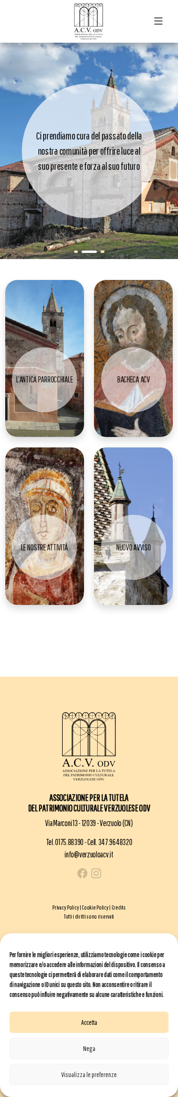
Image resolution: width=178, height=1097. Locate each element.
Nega (89, 1048)
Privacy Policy (65, 907)
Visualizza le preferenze (89, 1074)
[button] (76, 252)
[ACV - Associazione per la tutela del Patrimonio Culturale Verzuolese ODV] (89, 21)
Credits (119, 907)
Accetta (89, 1022)
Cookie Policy (95, 907)
